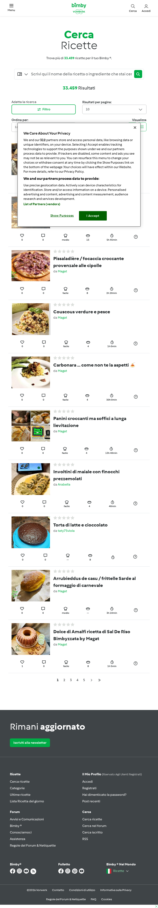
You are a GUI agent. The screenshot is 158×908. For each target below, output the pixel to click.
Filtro (46, 109)
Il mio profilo (112, 774)
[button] (11, 8)
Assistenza (17, 839)
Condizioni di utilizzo (82, 890)
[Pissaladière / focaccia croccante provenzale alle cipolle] (31, 265)
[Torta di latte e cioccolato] (31, 532)
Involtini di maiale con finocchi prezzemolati (86, 475)
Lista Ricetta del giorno (27, 801)
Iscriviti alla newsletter (29, 743)
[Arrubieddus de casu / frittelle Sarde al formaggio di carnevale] (31, 585)
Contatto (58, 890)
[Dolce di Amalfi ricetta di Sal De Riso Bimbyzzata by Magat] (31, 639)
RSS (85, 839)
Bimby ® (16, 826)
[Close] (134, 127)
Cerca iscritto (92, 832)
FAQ (93, 899)
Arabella (64, 484)
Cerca (86, 812)
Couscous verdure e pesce (81, 312)
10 (87, 109)
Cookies (106, 899)
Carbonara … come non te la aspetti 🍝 (94, 365)
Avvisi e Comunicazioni (27, 819)
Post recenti (91, 801)
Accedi (87, 781)
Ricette (15, 774)
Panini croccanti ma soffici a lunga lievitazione (89, 422)
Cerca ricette (20, 781)
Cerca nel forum (94, 826)
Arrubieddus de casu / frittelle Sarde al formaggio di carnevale (94, 581)
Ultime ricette (20, 795)
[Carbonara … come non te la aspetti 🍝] (31, 372)
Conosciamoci (21, 832)
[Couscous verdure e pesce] (31, 319)
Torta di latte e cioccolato (80, 525)
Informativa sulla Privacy (115, 890)
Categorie (17, 788)
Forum (15, 812)
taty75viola (66, 531)
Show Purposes (62, 215)
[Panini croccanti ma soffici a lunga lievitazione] (31, 425)
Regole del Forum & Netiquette (33, 845)
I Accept (92, 216)
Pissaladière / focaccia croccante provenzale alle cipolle (88, 262)
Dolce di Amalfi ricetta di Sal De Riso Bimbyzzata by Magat (91, 635)
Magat (62, 271)
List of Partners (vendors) (41, 204)
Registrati (89, 788)
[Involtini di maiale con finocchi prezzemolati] (31, 479)
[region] (79, 175)
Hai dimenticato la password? (104, 795)
